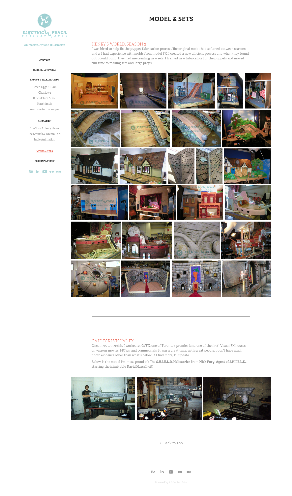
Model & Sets (45, 151)
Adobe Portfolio (178, 482)
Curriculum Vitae (44, 70)
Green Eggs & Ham (45, 87)
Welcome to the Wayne (44, 109)
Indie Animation (44, 139)
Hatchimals (44, 104)
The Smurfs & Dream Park (44, 134)
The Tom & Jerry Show (44, 128)
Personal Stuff (45, 161)
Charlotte (44, 92)
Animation (44, 121)
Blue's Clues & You (44, 98)
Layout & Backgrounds (44, 79)
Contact (44, 60)
